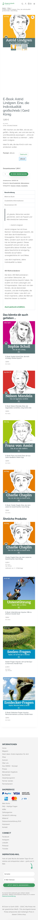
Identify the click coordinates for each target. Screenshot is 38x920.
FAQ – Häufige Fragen (9, 806)
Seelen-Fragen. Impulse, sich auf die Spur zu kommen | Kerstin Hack (18, 662)
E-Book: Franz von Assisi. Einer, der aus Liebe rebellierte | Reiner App (17, 456)
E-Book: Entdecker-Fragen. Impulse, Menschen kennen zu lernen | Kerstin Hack (19, 713)
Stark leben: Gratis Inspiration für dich (15, 754)
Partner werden (7, 781)
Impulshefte (24, 185)
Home (4, 748)
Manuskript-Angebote (9, 772)
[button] (32, 17)
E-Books (18, 185)
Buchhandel (6, 775)
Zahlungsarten (7, 812)
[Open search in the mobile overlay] (22, 4)
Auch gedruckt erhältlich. (15, 307)
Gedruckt (23, 154)
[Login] (25, 3)
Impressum (6, 824)
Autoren (5, 760)
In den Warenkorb (19, 174)
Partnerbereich (7, 784)
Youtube (5, 849)
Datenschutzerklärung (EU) (11, 821)
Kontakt (5, 827)
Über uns (5, 763)
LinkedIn (5, 843)
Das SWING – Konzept (10, 766)
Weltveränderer (25, 183)
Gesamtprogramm (8, 778)
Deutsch (13, 185)
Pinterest (5, 846)
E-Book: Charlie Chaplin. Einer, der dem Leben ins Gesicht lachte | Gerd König (18, 506)
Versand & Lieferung (9, 815)
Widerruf (5, 818)
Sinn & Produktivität (15, 183)
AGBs (4, 809)
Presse (4, 769)
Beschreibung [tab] (10, 192)
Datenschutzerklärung (9, 896)
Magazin (5, 751)
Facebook (5, 837)
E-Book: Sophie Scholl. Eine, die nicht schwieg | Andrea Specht (17, 357)
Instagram (5, 840)
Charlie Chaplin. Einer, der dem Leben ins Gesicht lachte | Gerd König (18, 558)
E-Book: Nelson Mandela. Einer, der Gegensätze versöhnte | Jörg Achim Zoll (18, 407)
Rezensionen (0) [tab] (11, 205)
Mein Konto (6, 803)
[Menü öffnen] (34, 3)
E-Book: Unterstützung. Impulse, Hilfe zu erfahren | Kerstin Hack (18, 613)
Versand (10, 566)
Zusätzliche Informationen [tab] (14, 201)
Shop (4, 757)
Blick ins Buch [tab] (9, 197)
